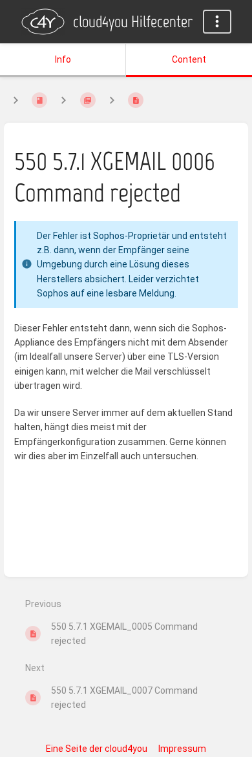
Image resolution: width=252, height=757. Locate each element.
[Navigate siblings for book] (15, 100)
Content (189, 59)
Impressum (182, 748)
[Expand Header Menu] (217, 22)
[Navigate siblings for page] (111, 100)
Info (63, 59)
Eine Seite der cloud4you (96, 748)
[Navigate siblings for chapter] (63, 100)
